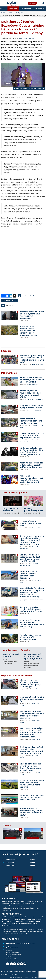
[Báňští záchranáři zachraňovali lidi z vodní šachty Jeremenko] (9, 422)
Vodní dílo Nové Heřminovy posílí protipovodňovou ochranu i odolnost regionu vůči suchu (28, 330)
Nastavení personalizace (16, 977)
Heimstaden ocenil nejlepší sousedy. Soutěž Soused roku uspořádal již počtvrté (31, 811)
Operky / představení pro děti (33, 509)
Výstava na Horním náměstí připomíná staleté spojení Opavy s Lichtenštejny (30, 683)
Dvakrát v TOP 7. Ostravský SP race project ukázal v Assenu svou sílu (32, 797)
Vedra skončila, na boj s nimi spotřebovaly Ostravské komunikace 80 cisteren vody (32, 623)
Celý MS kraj (30, 399)
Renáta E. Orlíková (25, 565)
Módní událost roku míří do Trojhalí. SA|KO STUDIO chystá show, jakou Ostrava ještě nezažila (31, 451)
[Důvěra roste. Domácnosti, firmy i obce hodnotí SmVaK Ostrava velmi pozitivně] (9, 784)
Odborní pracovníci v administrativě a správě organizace (33, 656)
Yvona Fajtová (40, 364)
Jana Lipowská (24, 442)
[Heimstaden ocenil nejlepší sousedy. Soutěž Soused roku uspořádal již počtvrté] (9, 812)
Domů (3, 13)
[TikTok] (18, 963)
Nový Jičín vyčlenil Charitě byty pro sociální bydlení (31, 406)
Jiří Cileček (35, 384)
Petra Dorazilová (37, 410)
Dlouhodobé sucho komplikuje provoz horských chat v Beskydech (28, 574)
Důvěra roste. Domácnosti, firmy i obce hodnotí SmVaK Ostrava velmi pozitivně (32, 783)
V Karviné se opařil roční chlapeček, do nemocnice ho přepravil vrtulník (32, 379)
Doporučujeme (9, 372)
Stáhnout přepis (21, 88)
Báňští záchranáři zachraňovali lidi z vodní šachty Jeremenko (31, 420)
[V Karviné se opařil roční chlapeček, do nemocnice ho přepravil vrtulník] (9, 381)
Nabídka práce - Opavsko (16, 650)
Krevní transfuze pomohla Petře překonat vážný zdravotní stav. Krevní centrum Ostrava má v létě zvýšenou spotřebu (32, 540)
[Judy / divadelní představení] (12, 501)
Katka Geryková (30, 38)
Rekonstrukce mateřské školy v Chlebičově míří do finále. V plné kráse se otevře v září (32, 714)
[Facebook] (7, 963)
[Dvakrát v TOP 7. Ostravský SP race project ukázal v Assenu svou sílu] (9, 799)
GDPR (26, 977)
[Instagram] (11, 963)
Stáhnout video (35, 88)
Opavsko (13, 9)
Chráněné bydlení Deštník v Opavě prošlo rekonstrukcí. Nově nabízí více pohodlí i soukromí (31, 750)
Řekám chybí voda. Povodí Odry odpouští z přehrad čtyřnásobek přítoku (30, 394)
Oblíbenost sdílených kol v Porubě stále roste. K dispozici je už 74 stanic (32, 435)
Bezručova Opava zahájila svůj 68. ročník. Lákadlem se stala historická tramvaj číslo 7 (32, 358)
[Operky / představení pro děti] (33, 501)
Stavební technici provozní (11, 655)
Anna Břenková (39, 399)
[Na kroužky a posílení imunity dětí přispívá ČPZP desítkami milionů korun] (9, 610)
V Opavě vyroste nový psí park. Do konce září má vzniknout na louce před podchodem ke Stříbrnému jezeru (31, 732)
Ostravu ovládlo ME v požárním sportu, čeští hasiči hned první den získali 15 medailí (30, 558)
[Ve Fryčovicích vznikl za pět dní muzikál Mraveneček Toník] (9, 638)
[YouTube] (24, 963)
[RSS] (21, 963)
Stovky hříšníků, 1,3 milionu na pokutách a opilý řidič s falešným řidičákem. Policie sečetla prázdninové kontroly (32, 592)
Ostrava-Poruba (36, 440)
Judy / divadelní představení (10, 509)
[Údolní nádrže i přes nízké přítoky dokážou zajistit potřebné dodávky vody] (9, 466)
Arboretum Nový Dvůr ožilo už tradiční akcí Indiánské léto (32, 699)
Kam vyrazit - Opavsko (15, 492)
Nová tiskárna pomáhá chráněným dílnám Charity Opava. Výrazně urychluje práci (30, 767)
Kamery (7, 825)
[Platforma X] (14, 963)
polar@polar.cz (12, 947)
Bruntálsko (39, 9)
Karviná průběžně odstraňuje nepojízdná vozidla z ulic (30, 523)
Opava (20, 13)
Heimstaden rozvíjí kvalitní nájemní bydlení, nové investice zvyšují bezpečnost (32, 314)
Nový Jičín (29, 410)
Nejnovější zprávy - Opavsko (16, 675)
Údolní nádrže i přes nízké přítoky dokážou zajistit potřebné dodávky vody (31, 465)
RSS (32, 977)
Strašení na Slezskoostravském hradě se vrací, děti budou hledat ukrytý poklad (31, 479)
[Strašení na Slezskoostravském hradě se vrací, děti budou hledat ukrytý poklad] (9, 479)
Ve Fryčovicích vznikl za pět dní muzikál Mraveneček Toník (30, 637)
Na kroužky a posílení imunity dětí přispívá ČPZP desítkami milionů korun (32, 609)
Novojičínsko (26, 9)
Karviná (29, 384)
